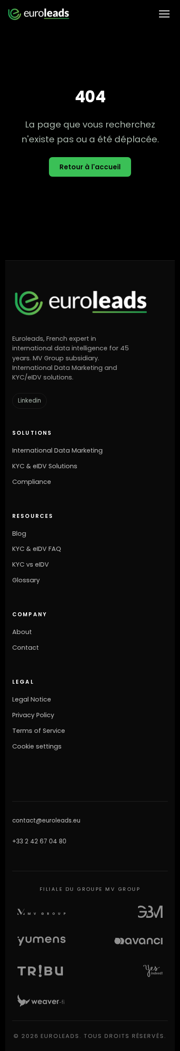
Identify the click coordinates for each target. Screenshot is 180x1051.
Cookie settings (37, 746)
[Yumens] (41, 941)
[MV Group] (41, 911)
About (22, 632)
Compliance (31, 481)
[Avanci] (138, 941)
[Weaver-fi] (40, 1000)
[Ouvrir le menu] (164, 14)
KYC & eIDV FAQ (36, 548)
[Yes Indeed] (153, 970)
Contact (25, 647)
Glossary (26, 580)
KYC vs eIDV (30, 564)
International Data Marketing (57, 450)
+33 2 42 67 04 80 (39, 841)
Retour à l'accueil (90, 166)
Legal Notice (31, 699)
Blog (19, 533)
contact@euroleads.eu (46, 820)
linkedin (29, 400)
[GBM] (150, 911)
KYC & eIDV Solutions (44, 466)
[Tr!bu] (40, 970)
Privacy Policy (33, 715)
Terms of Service (38, 730)
